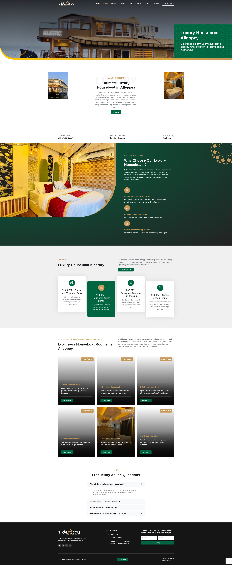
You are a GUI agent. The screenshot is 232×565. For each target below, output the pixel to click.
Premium (114, 3)
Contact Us (156, 3)
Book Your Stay (168, 136)
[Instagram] (70, 545)
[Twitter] (63, 545)
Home (98, 3)
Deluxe (123, 3)
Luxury (105, 3)
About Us (138, 3)
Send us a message (117, 136)
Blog (130, 3)
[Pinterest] (66, 545)
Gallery (147, 3)
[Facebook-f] (59, 545)
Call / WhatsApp (64, 136)
